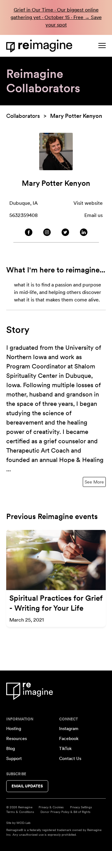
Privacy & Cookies (51, 807)
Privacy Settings (81, 807)
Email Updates (27, 786)
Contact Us (70, 758)
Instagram (68, 728)
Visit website (88, 203)
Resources (16, 738)
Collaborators (23, 116)
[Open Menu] (102, 45)
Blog (10, 748)
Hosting (13, 728)
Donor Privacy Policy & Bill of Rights (65, 812)
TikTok (65, 748)
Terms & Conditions (20, 812)
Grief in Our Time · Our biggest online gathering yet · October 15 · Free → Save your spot (56, 17)
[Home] (40, 46)
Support (14, 758)
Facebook (68, 738)
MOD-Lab (23, 823)
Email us (93, 215)
